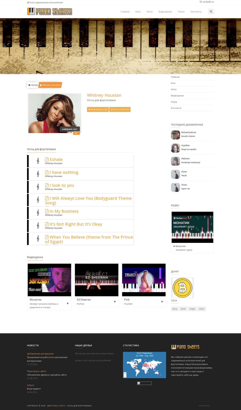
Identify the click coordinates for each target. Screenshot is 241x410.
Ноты (150, 11)
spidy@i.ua (208, 1)
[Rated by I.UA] (144, 383)
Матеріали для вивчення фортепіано (94, 353)
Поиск (181, 11)
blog (175, 308)
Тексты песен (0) (121, 109)
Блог (138, 11)
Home (34, 85)
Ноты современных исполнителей (46, 2)
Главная (125, 11)
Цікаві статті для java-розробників (93, 360)
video (201, 308)
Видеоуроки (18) (99, 109)
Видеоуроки (165, 11)
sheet (183, 308)
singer (192, 308)
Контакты (196, 11)
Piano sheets (58, 405)
